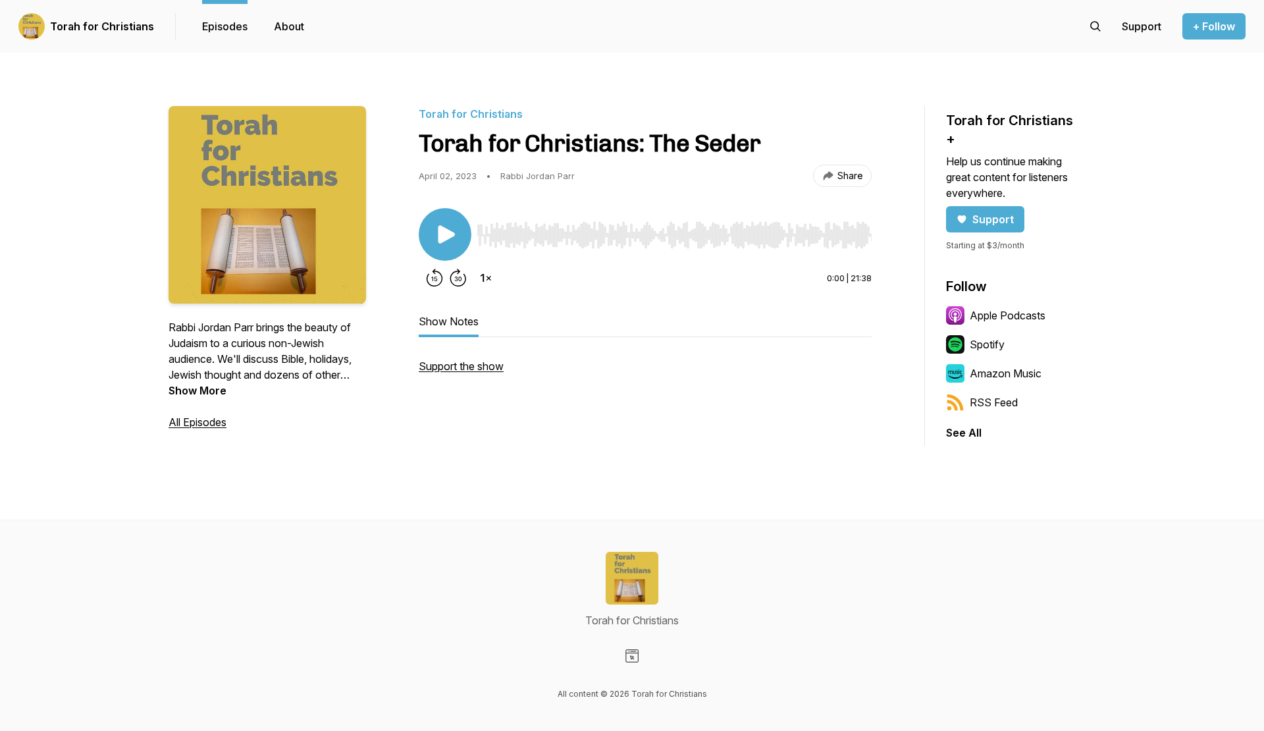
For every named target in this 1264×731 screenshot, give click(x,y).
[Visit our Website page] (632, 656)
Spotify (987, 344)
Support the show (461, 366)
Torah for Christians (102, 26)
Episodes (225, 26)
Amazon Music (1005, 373)
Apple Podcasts (1007, 315)
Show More (197, 390)
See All (964, 432)
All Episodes (197, 422)
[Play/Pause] (445, 234)
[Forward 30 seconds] (458, 278)
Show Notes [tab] (449, 321)
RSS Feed (994, 402)
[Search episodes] (1095, 26)
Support (993, 219)
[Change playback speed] (486, 278)
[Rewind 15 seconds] (434, 278)
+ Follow (1214, 26)
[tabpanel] (645, 372)
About (289, 26)
